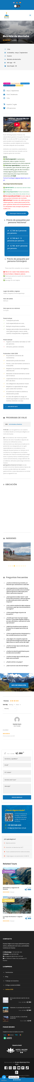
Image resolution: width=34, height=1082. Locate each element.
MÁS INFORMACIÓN (19, 685)
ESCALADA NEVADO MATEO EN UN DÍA (19, 998)
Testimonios (9, 972)
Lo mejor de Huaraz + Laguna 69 (12, 917)
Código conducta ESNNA (12, 985)
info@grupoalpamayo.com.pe (13, 956)
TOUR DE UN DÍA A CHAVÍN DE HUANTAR (18, 1017)
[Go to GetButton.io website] (4, 1080)
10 (25, 565)
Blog (6, 976)
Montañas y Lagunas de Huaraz (11, 888)
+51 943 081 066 (13, 954)
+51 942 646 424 (14, 825)
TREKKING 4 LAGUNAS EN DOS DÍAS (20, 1007)
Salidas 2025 (9, 989)
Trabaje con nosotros (12, 981)
